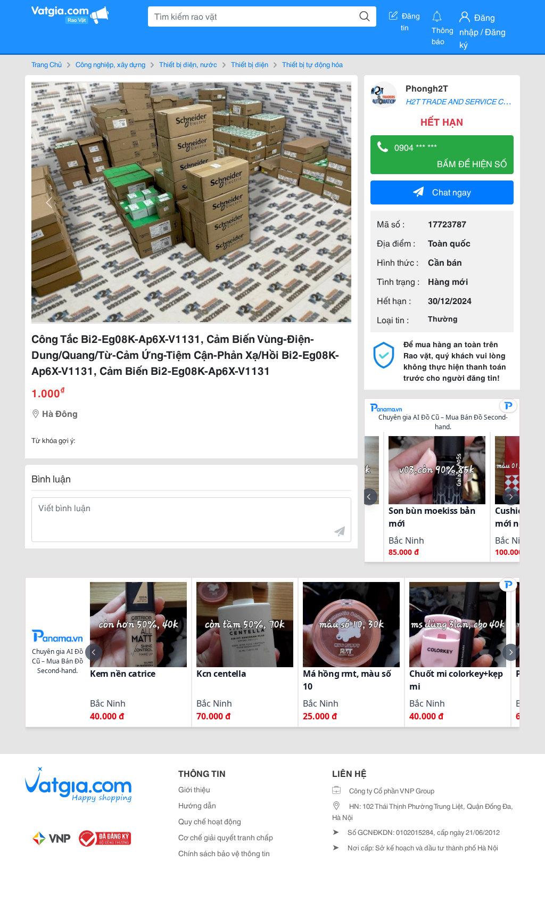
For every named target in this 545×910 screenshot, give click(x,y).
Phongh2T (427, 87)
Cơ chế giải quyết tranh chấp (225, 837)
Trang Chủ (46, 64)
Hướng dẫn (197, 805)
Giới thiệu (194, 789)
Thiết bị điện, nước (188, 64)
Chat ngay (451, 191)
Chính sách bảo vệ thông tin (224, 853)
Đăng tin (410, 17)
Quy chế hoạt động (209, 821)
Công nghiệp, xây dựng (110, 64)
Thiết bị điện (249, 64)
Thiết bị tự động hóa (312, 64)
